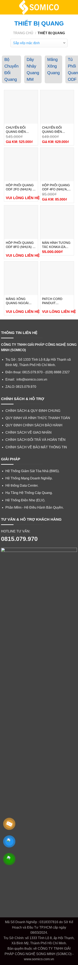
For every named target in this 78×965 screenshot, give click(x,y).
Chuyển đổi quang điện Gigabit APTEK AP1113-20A (54, 130)
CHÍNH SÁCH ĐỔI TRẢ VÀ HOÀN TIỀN (35, 439)
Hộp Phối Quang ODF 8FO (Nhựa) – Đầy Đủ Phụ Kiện (20, 245)
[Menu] (5, 7)
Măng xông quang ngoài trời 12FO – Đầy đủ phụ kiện (19, 301)
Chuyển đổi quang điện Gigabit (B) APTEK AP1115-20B (20, 130)
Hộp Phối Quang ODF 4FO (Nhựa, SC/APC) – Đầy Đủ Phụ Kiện (56, 187)
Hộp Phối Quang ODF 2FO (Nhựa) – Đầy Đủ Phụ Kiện (20, 187)
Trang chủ (23, 33)
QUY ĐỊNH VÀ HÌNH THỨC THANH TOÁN (37, 418)
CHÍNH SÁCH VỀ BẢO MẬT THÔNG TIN (36, 447)
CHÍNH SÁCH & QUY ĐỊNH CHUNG (32, 410)
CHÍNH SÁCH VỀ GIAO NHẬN (28, 432)
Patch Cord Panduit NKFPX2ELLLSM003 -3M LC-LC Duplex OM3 (56, 301)
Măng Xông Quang (53, 66)
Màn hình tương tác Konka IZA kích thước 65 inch (56, 245)
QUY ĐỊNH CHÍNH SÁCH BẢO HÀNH (33, 425)
